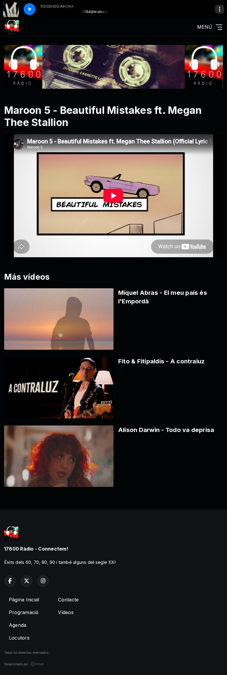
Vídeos (65, 612)
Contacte (68, 600)
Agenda (17, 625)
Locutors (19, 638)
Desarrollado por (16, 664)
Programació (24, 612)
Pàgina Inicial (24, 600)
